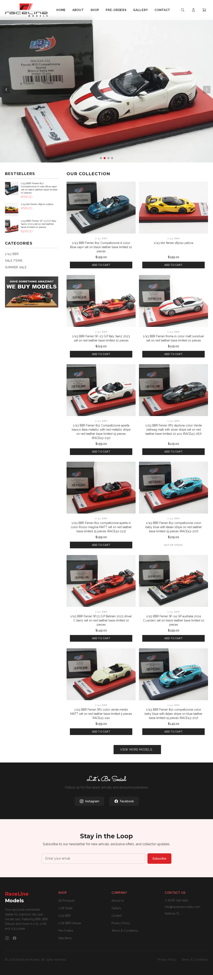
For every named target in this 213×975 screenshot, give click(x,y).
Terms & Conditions (124, 930)
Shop (94, 10)
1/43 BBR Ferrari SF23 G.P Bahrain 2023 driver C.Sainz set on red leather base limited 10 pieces (101, 620)
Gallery (140, 10)
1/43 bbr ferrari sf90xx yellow (173, 243)
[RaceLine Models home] (26, 10)
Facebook (127, 801)
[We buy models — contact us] (31, 292)
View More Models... (137, 749)
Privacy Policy (120, 923)
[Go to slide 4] (112, 158)
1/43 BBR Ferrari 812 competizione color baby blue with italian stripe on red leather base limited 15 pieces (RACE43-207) (173, 527)
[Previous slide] (6, 89)
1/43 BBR (12, 254)
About (78, 10)
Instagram (92, 801)
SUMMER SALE (16, 267)
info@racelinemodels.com (182, 907)
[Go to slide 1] (101, 158)
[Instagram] (7, 938)
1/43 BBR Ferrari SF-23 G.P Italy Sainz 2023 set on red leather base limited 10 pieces (101, 338)
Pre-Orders (116, 10)
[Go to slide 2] (105, 158)
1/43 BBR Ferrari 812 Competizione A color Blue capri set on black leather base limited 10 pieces (101, 247)
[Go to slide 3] (108, 158)
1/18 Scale (65, 908)
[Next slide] (207, 89)
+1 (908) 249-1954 (176, 900)
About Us (117, 900)
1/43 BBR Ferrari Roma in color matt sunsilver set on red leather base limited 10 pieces (173, 338)
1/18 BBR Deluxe (69, 923)
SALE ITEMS (13, 260)
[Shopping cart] (204, 10)
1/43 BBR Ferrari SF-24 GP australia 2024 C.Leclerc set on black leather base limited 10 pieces (173, 620)
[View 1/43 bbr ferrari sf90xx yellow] (173, 208)
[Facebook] (14, 938)
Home (61, 10)
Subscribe (159, 858)
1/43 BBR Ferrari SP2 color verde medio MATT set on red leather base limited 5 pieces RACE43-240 (101, 714)
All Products (66, 900)
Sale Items (65, 938)
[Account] (193, 10)
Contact (162, 10)
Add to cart (101, 265)
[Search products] (182, 10)
